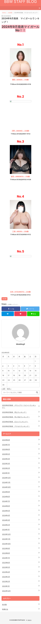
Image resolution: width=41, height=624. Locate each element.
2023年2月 (6, 581)
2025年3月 (6, 464)
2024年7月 (6, 501)
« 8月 (3, 389)
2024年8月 (6, 497)
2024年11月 (6, 482)
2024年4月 (6, 515)
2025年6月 (6, 449)
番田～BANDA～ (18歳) (20, 80)
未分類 (4, 299)
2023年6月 (6, 563)
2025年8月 (6, 440)
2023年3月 (6, 577)
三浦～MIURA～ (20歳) (20, 231)
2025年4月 (6, 459)
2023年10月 (6, 544)
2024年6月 (6, 506)
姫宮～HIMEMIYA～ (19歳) (20, 176)
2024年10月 (6, 487)
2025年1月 (6, 473)
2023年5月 (6, 567)
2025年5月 (6, 454)
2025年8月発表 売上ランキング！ (14, 412)
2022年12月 (6, 591)
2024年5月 (6, 511)
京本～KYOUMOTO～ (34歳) (20, 292)
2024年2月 (6, 525)
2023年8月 (6, 553)
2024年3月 (6, 520)
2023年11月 (6, 539)
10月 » (9, 389)
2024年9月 (6, 492)
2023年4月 (6, 572)
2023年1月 (6, 586)
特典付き (5, 609)
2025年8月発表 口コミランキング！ (15, 422)
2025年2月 (6, 468)
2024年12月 (6, 478)
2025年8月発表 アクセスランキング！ (16, 426)
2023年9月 (6, 548)
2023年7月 (6, 558)
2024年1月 (6, 530)
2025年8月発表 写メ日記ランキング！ (16, 417)
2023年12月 (6, 534)
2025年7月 (6, 445)
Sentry (29, 620)
